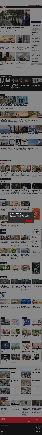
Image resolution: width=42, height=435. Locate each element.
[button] (13, 221)
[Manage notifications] (1, 433)
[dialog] (21, 217)
